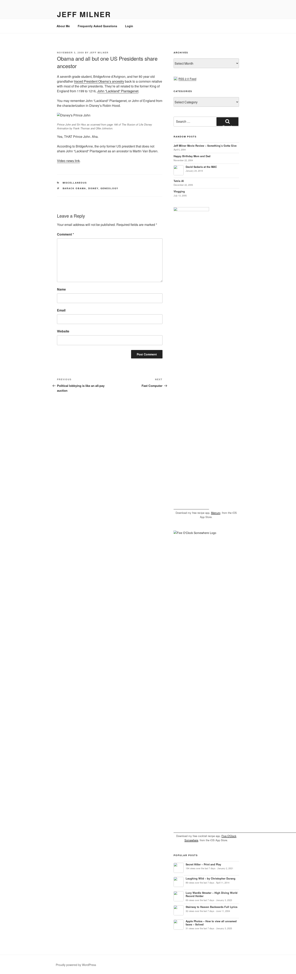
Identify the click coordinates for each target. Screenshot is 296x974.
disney (93, 188)
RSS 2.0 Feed (187, 79)
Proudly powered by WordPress (76, 965)
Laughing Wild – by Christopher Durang (210, 878)
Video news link (68, 160)
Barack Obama (74, 188)
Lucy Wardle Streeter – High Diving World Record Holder (211, 894)
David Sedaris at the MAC (201, 166)
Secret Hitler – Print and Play (203, 864)
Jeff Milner (84, 14)
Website (63, 331)
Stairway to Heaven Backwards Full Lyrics (211, 907)
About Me (63, 26)
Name (61, 289)
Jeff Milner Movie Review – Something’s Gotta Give (205, 145)
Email (61, 310)
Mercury (215, 513)
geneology (109, 188)
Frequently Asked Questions (97, 26)
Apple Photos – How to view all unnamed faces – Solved (211, 923)
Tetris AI (179, 181)
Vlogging (179, 191)
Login (129, 26)
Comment (65, 234)
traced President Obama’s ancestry (99, 81)
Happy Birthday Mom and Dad (192, 156)
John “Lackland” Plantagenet (117, 91)
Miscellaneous (75, 182)
